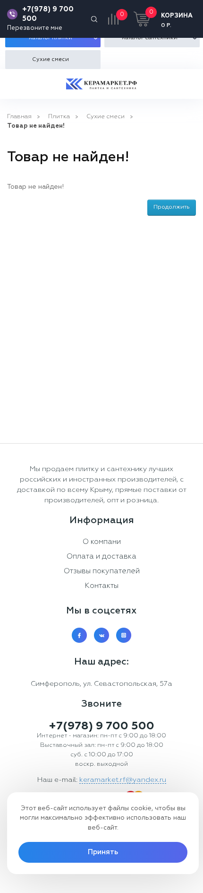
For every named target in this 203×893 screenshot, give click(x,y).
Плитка (59, 117)
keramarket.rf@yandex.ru (122, 779)
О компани (102, 542)
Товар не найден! (36, 126)
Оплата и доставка (101, 556)
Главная (19, 117)
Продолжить (171, 207)
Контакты (101, 586)
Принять (103, 852)
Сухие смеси (105, 117)
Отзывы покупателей (102, 571)
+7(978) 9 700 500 (48, 14)
